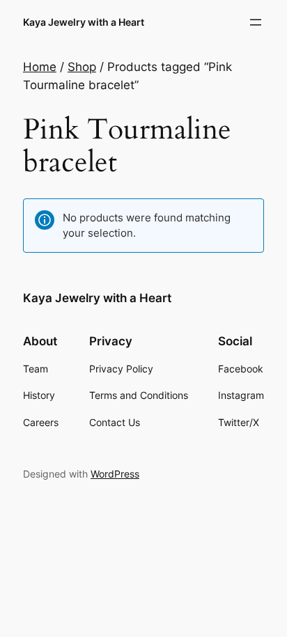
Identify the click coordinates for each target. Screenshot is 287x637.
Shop (82, 67)
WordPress (115, 474)
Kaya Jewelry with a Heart (83, 22)
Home (39, 67)
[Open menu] (255, 22)
